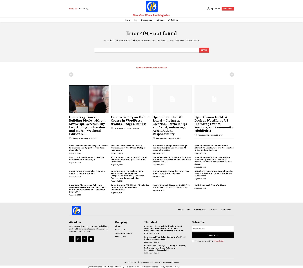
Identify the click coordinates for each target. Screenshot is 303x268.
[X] (84, 239)
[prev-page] (71, 74)
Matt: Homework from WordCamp (210, 185)
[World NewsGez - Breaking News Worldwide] (151, 6)
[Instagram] (78, 239)
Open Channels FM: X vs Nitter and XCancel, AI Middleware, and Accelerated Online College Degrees (214, 147)
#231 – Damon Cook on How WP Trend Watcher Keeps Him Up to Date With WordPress (129, 159)
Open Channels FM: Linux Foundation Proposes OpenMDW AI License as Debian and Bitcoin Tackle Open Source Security (213, 160)
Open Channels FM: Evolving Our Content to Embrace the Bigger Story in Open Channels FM (89, 147)
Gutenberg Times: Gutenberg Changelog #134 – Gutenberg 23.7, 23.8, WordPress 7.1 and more (213, 173)
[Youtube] (91, 239)
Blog (146, 233)
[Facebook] (71, 239)
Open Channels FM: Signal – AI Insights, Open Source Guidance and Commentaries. (130, 187)
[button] (84, 8)
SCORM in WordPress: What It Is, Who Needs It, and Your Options (87, 172)
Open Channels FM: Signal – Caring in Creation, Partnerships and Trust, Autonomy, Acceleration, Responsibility (170, 125)
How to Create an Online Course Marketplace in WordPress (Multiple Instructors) (128, 147)
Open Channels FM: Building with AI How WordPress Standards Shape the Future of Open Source (172, 159)
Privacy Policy (218, 241)
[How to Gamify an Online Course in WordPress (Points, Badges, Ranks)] (130, 99)
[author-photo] (70, 138)
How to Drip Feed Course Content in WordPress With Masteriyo (86, 158)
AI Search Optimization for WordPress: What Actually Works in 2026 (171, 172)
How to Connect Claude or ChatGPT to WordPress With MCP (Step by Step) (171, 186)
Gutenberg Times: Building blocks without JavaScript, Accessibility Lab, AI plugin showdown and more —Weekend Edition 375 (88, 125)
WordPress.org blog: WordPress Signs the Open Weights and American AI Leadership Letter (171, 147)
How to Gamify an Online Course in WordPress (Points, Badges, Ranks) (130, 120)
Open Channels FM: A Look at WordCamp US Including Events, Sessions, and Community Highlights (213, 123)
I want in (211, 235)
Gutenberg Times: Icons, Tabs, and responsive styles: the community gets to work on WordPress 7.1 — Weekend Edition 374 (87, 188)
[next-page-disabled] (232, 74)
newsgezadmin (78, 138)
